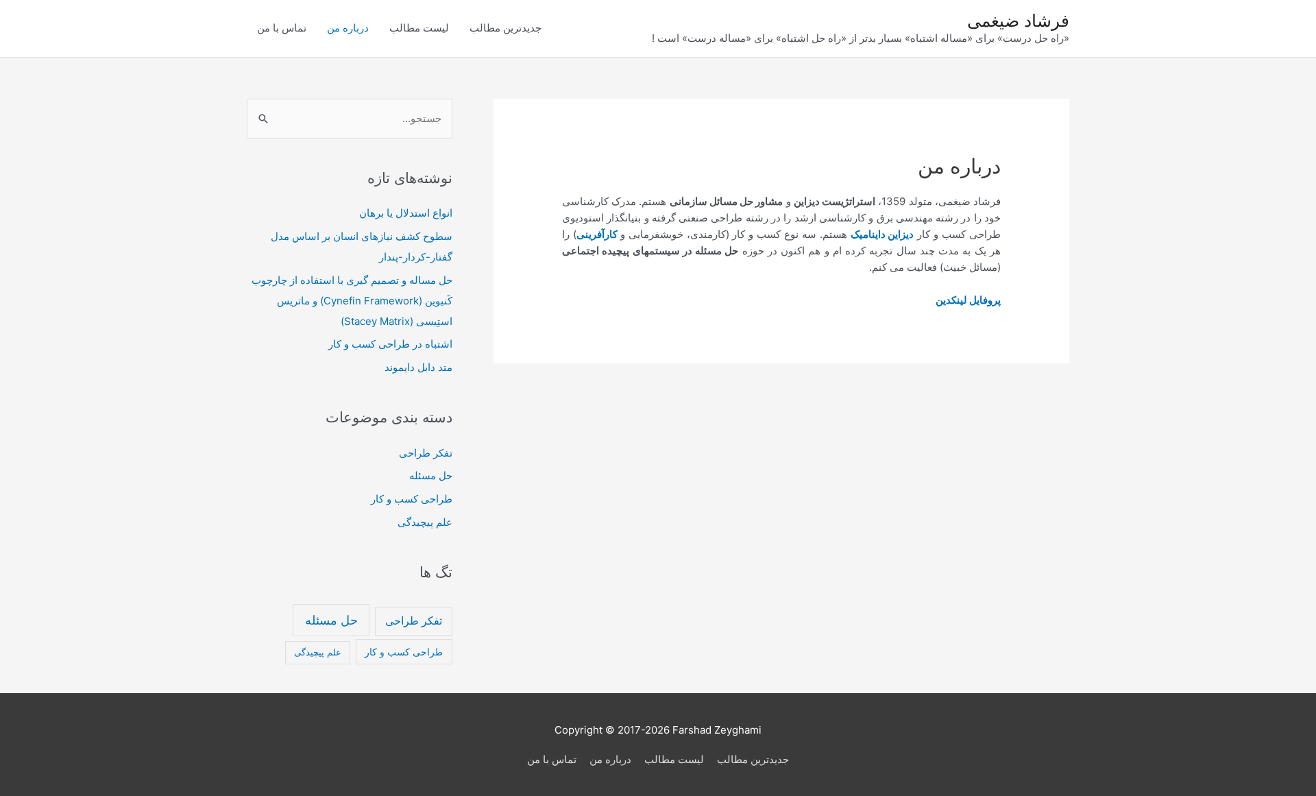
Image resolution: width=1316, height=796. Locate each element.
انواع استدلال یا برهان (405, 212)
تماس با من (281, 27)
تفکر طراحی (425, 452)
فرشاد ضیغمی (1018, 20)
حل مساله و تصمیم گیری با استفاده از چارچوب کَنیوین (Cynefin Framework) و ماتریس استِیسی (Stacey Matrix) (352, 301)
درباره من (348, 27)
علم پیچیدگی (425, 522)
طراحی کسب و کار (411, 498)
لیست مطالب (419, 27)
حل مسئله (430, 475)
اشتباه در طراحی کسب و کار (390, 343)
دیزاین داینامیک (882, 234)
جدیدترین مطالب (505, 27)
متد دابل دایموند (418, 367)
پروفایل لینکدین (968, 299)
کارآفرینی (597, 234)
